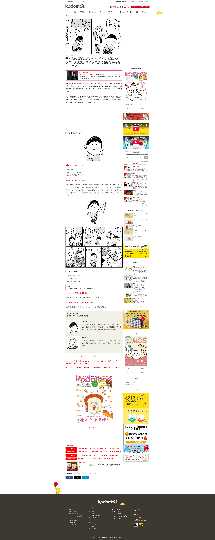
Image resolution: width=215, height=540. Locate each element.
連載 (137, 12)
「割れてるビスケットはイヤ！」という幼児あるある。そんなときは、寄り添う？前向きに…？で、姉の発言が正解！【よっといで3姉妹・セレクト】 (140, 271)
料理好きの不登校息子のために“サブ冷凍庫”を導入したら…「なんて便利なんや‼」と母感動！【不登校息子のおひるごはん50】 (140, 178)
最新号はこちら (130, 104)
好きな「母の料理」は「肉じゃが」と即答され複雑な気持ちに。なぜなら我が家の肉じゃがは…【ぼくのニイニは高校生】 (140, 170)
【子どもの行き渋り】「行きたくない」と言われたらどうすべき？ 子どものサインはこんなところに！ (100, 455)
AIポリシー (72, 522)
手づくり (129, 12)
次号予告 (141, 104)
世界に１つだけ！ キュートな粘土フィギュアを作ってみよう (96, 459)
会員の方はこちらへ (74, 514)
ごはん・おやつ (91, 12)
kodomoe (69, 15)
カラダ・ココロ (112, 12)
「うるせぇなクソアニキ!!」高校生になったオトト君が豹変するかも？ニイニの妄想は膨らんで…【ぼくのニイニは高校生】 (140, 201)
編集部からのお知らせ (132, 382)
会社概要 (71, 518)
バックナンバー (130, 108)
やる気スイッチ (76, 473)
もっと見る (145, 306)
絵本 (75, 12)
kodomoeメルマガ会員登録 (140, 6)
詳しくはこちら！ (94, 427)
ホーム (69, 12)
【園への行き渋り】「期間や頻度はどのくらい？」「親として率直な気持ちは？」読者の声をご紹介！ (100, 451)
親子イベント (117, 518)
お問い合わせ (129, 384)
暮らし (122, 12)
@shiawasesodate (110, 329)
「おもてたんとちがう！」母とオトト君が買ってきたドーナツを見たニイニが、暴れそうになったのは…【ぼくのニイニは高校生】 (140, 186)
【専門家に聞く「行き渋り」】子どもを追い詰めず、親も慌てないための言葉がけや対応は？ (100, 448)
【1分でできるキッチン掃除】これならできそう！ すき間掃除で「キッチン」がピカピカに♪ (140, 295)
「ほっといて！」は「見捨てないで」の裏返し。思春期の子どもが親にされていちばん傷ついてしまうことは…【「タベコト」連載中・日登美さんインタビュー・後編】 (140, 288)
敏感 (95, 473)
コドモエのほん (132, 1)
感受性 (90, 473)
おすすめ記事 (71, 448)
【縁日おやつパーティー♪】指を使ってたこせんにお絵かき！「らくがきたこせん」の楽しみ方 (140, 302)
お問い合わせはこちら (144, 1)
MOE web (116, 511)
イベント (102, 12)
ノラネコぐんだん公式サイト (122, 516)
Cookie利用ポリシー (74, 520)
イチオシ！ (145, 12)
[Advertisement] (94, 118)
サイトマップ (72, 524)
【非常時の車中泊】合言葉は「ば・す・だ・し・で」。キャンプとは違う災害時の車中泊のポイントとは (140, 194)
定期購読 (141, 108)
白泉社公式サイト (119, 514)
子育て (82, 12)
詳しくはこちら (130, 368)
